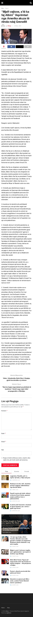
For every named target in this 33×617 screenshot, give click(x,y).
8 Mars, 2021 (17, 26)
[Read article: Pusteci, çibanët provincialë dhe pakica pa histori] (5, 573)
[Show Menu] (2, 2)
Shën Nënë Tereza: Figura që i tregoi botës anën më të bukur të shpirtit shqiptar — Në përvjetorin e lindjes (20, 562)
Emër (3, 433)
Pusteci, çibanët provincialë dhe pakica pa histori (20, 572)
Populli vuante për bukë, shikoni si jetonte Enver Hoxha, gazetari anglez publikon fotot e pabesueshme (20, 496)
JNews (7, 611)
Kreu (2, 8)
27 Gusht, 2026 (14, 546)
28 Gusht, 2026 (7, 532)
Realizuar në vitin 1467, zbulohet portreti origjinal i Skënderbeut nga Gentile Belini (20, 485)
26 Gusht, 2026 (14, 575)
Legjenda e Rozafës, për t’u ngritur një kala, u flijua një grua (20, 477)
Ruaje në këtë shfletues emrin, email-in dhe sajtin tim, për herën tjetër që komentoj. (16, 459)
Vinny (9, 26)
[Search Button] (31, 2)
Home (2, 607)
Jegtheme (8, 613)
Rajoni (7, 8)
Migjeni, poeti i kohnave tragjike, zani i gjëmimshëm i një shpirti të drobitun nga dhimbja (20, 552)
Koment (4, 411)
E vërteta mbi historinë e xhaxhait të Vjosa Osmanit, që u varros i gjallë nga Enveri (20, 506)
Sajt (2, 450)
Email (3, 441)
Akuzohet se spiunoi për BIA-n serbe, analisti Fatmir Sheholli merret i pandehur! (19, 580)
